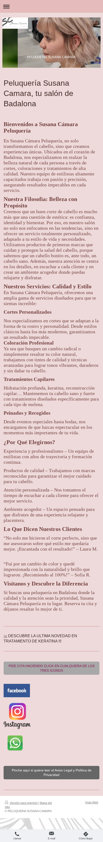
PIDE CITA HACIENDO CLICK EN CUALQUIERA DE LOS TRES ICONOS (52, 668)
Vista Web (91, 802)
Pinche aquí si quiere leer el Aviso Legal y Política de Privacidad (52, 772)
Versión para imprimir (23, 803)
